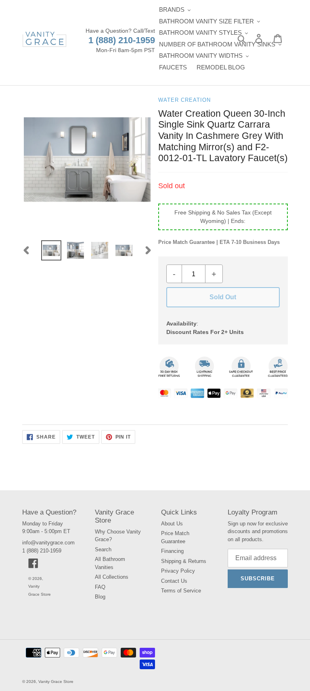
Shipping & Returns (183, 561)
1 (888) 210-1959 (121, 40)
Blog (100, 597)
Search (103, 549)
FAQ (100, 587)
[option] (51, 250)
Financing (172, 551)
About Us (172, 524)
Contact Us (174, 581)
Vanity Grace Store (55, 681)
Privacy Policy (178, 571)
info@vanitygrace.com (48, 543)
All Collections (111, 577)
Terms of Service (181, 591)
